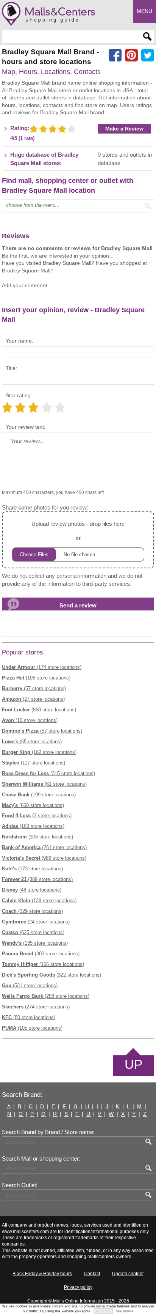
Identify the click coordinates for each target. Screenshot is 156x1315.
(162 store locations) (39, 752)
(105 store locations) (32, 1028)
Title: (11, 368)
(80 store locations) (28, 1017)
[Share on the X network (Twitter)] (147, 55)
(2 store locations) (37, 815)
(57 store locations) (34, 688)
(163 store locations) (33, 826)
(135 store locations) (35, 943)
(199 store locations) (39, 794)
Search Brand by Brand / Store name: (48, 1132)
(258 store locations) (45, 996)
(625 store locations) (33, 932)
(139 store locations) (39, 900)
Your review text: (25, 427)
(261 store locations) (44, 847)
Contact (92, 1273)
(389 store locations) (37, 879)
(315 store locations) (48, 773)
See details (124, 1311)
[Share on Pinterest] (131, 55)
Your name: (19, 341)
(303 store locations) (41, 953)
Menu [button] (144, 11)
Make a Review (124, 129)
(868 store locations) (39, 710)
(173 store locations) (32, 868)
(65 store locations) (32, 741)
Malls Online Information (78, 1301)
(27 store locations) (33, 699)
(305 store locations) (37, 837)
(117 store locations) (33, 763)
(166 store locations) (43, 964)
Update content (128, 1273)
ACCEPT (103, 1311)
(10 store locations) (30, 720)
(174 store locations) (41, 667)
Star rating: (19, 395)
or (78, 531)
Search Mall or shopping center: (41, 1159)
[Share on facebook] (115, 55)
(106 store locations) (36, 678)
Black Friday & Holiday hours (42, 1273)
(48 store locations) (31, 890)
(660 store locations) (33, 805)
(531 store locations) (30, 985)
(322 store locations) (51, 975)
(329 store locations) (32, 911)
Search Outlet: (19, 1185)
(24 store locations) (36, 922)
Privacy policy (78, 1287)
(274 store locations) (36, 1007)
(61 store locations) (44, 784)
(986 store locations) (44, 858)
